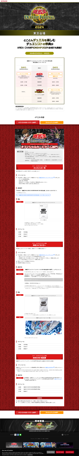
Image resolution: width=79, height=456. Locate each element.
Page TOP (66, 434)
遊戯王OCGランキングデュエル (46, 177)
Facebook (18, 435)
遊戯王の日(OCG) (49, 367)
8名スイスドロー (58, 379)
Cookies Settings (50, 452)
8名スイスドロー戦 (55, 73)
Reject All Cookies (60, 452)
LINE (20, 435)
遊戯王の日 (55, 76)
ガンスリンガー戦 (24, 73)
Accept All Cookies (69, 452)
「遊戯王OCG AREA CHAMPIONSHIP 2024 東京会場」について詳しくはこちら (33, 195)
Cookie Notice (30, 454)
